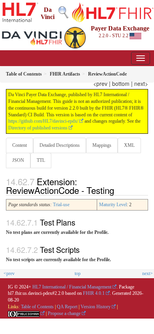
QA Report (67, 306)
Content (19, 145)
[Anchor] (118, 190)
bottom (121, 83)
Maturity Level (113, 204)
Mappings (101, 145)
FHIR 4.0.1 (94, 293)
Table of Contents (37, 306)
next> (141, 83)
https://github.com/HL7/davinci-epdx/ (43, 121)
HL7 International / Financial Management (71, 287)
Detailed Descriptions (59, 145)
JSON (18, 160)
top (78, 273)
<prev (100, 83)
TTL (41, 160)
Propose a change (64, 313)
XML (129, 145)
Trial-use (61, 204)
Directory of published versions (38, 128)
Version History (96, 306)
